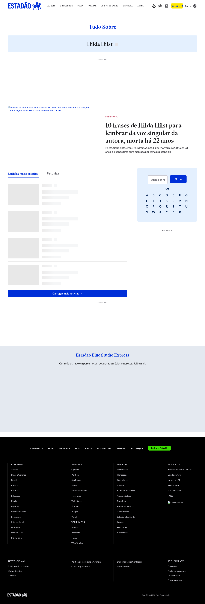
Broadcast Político (125, 506)
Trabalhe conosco (176, 580)
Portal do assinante (176, 571)
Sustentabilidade (79, 490)
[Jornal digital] (167, 6)
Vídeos (74, 527)
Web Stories (77, 543)
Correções (172, 566)
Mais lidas (16, 527)
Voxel (74, 517)
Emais (14, 501)
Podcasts (75, 532)
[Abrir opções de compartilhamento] (189, 116)
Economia (16, 517)
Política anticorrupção (18, 566)
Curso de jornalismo (80, 566)
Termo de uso (123, 566)
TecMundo (121, 448)
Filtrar (178, 179)
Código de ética (15, 571)
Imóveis (120, 522)
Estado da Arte (174, 474)
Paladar (88, 448)
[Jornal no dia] (180, 521)
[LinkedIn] (196, 595)
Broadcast (122, 501)
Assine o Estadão (159, 448)
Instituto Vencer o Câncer (179, 469)
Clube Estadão (36, 448)
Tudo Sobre (76, 501)
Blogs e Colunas (18, 474)
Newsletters (122, 469)
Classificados (123, 511)
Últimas (75, 506)
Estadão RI (122, 527)
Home (51, 448)
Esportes (15, 506)
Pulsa (77, 448)
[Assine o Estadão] (177, 6)
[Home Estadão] (24, 6)
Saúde (74, 485)
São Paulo (76, 480)
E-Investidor (64, 448)
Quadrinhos (122, 480)
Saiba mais (139, 363)
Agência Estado (124, 496)
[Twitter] (182, 595)
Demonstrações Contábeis (129, 561)
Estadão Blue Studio (126, 517)
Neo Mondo (173, 485)
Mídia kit (12, 575)
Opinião (75, 469)
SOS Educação (174, 490)
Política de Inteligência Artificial (86, 561)
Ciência (14, 485)
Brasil (14, 480)
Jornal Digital (137, 448)
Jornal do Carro (104, 448)
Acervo (14, 469)
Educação (15, 496)
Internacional (17, 522)
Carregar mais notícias (66, 293)
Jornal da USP (174, 480)
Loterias (121, 485)
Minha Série (16, 538)
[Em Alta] (154, 6)
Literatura (111, 116)
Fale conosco (174, 575)
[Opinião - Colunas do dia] (160, 6)
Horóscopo (122, 474)
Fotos (74, 538)
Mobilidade (76, 464)
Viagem (74, 511)
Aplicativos (122, 532)
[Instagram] (189, 595)
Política (75, 474)
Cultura (14, 490)
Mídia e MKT (17, 532)
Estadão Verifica (18, 511)
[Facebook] (174, 595)
